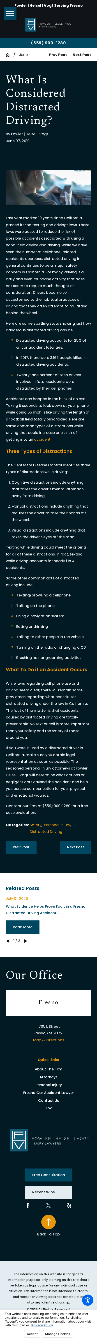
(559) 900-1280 (48, 43)
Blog (48, 1108)
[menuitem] (48, 1069)
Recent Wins (43, 1192)
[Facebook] (28, 1205)
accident (42, 439)
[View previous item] (7, 941)
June (23, 54)
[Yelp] (69, 1205)
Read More (22, 927)
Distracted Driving (46, 831)
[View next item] (26, 941)
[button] (87, 1300)
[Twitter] (48, 1205)
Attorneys (48, 1077)
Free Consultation (48, 1174)
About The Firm (48, 1069)
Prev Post (21, 847)
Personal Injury (57, 825)
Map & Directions (48, 1040)
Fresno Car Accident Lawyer (48, 1092)
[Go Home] (9, 55)
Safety (36, 825)
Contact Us (48, 1100)
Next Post (75, 847)
